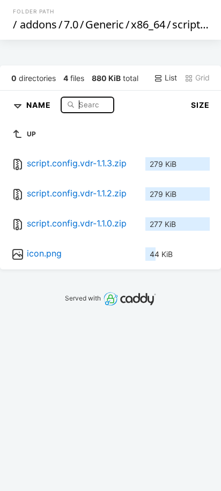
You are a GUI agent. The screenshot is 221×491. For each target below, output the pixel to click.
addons (38, 24)
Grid (201, 77)
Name (39, 104)
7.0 (71, 24)
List (170, 77)
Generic (104, 24)
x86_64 (148, 24)
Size (200, 104)
